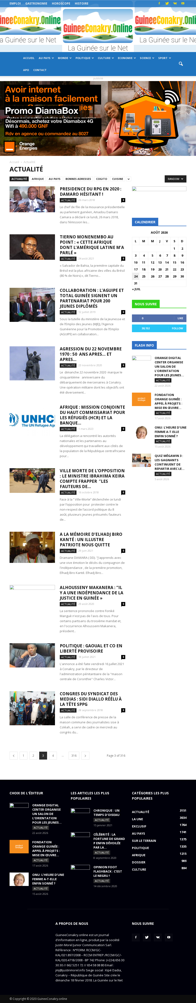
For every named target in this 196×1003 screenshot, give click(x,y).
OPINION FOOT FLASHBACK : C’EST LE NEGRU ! (107, 871)
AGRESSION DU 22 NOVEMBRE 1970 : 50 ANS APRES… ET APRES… (91, 354)
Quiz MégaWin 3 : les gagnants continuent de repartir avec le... (170, 462)
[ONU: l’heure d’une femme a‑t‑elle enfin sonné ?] (141, 432)
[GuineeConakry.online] (98, 29)
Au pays (44, 58)
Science (145, 58)
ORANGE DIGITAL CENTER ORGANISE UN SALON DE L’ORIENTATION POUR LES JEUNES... (169, 366)
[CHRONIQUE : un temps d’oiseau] (80, 815)
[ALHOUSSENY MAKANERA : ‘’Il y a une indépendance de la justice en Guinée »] (32, 600)
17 (135, 269)
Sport (163, 58)
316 (73, 756)
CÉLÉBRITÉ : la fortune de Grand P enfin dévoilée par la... (109, 841)
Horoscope (61, 3)
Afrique (38, 179)
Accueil (28, 58)
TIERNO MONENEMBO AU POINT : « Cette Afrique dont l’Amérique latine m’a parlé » (92, 244)
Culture (104, 58)
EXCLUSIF (139, 826)
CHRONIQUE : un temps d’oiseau (106, 812)
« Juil (136, 289)
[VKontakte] (175, 3)
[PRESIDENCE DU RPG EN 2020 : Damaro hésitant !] (32, 199)
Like (180, 318)
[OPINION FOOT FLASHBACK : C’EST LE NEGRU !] (80, 871)
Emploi (15, 3)
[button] (180, 64)
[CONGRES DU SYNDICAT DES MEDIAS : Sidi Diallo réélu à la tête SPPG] (32, 708)
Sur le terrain (144, 840)
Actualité (19, 179)
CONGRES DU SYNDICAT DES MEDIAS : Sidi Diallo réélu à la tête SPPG (91, 699)
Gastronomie (36, 3)
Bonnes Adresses (78, 179)
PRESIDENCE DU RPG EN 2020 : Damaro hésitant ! (90, 191)
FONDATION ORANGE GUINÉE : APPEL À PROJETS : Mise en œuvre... (168, 401)
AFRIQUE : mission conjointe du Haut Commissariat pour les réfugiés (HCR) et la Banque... (92, 415)
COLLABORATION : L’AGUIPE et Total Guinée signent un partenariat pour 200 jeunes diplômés (92, 298)
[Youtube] (182, 3)
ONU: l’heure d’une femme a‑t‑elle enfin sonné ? (170, 431)
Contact (40, 70)
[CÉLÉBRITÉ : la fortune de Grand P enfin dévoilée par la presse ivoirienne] (80, 839)
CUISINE (117, 179)
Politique (83, 58)
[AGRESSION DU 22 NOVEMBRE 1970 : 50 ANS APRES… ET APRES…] (32, 363)
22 (174, 269)
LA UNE (137, 819)
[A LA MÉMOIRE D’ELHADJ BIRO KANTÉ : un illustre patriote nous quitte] (32, 547)
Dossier (138, 862)
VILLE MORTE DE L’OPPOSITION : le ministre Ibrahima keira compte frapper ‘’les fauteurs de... (92, 478)
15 (174, 262)
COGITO (101, 179)
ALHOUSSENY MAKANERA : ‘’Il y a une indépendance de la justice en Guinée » (91, 593)
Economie (125, 58)
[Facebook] (159, 3)
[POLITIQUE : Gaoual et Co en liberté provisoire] (32, 655)
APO (26, 70)
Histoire (81, 3)
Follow (177, 328)
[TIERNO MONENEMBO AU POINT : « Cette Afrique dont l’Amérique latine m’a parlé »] (32, 247)
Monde (63, 58)
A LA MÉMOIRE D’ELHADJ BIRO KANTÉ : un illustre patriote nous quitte (91, 539)
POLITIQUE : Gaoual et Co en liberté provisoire (91, 648)
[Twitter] (167, 3)
